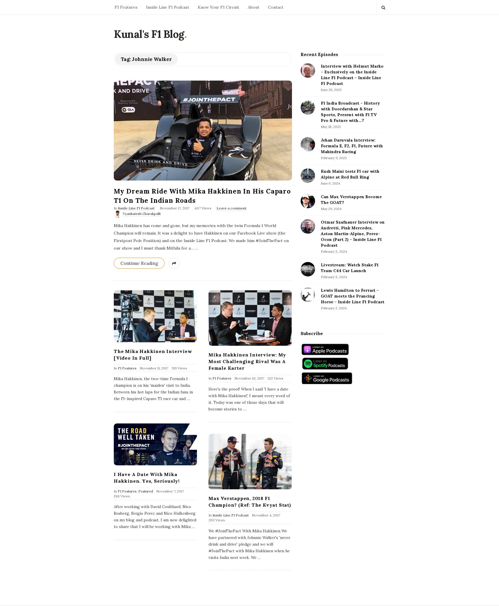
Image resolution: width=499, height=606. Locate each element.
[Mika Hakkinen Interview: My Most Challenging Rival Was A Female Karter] (250, 318)
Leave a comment (231, 208)
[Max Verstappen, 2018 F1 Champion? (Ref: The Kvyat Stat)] (250, 461)
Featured (145, 491)
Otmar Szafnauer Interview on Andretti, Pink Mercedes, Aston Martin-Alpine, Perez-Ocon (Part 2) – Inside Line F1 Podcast (353, 234)
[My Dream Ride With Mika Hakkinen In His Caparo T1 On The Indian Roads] (203, 130)
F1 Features (126, 7)
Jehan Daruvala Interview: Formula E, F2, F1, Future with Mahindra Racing (352, 145)
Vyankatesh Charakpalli (142, 213)
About (253, 7)
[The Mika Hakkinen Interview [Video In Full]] (155, 316)
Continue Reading (139, 263)
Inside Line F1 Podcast (167, 7)
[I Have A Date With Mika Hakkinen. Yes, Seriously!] (155, 444)
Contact (275, 7)
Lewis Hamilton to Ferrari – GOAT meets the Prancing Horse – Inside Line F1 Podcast (352, 296)
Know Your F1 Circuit (218, 7)
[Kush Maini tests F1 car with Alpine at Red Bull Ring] (308, 175)
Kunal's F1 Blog (149, 34)
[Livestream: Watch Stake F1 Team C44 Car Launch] (308, 269)
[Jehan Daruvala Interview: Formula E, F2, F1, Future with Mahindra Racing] (308, 144)
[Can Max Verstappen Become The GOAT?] (308, 201)
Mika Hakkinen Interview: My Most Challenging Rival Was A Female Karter (247, 361)
